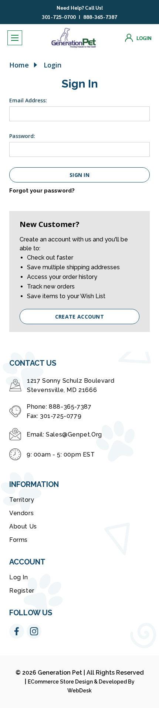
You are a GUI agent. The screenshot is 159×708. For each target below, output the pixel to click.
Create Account (79, 316)
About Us (23, 526)
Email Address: (28, 100)
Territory (21, 499)
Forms (18, 539)
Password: (22, 135)
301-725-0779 (60, 415)
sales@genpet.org (74, 434)
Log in (18, 577)
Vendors (21, 513)
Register (21, 590)
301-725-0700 (59, 16)
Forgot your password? (42, 190)
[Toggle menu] (14, 37)
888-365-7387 (100, 16)
